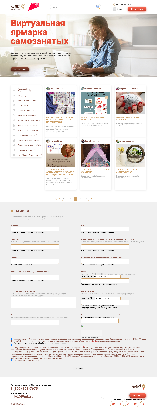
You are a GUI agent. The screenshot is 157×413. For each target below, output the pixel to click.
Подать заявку (137, 9)
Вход (129, 4)
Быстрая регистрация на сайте (25, 360)
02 (64, 199)
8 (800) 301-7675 (24, 388)
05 (81, 199)
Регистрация (121, 4)
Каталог (120, 9)
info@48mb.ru (22, 396)
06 (87, 199)
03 (70, 199)
